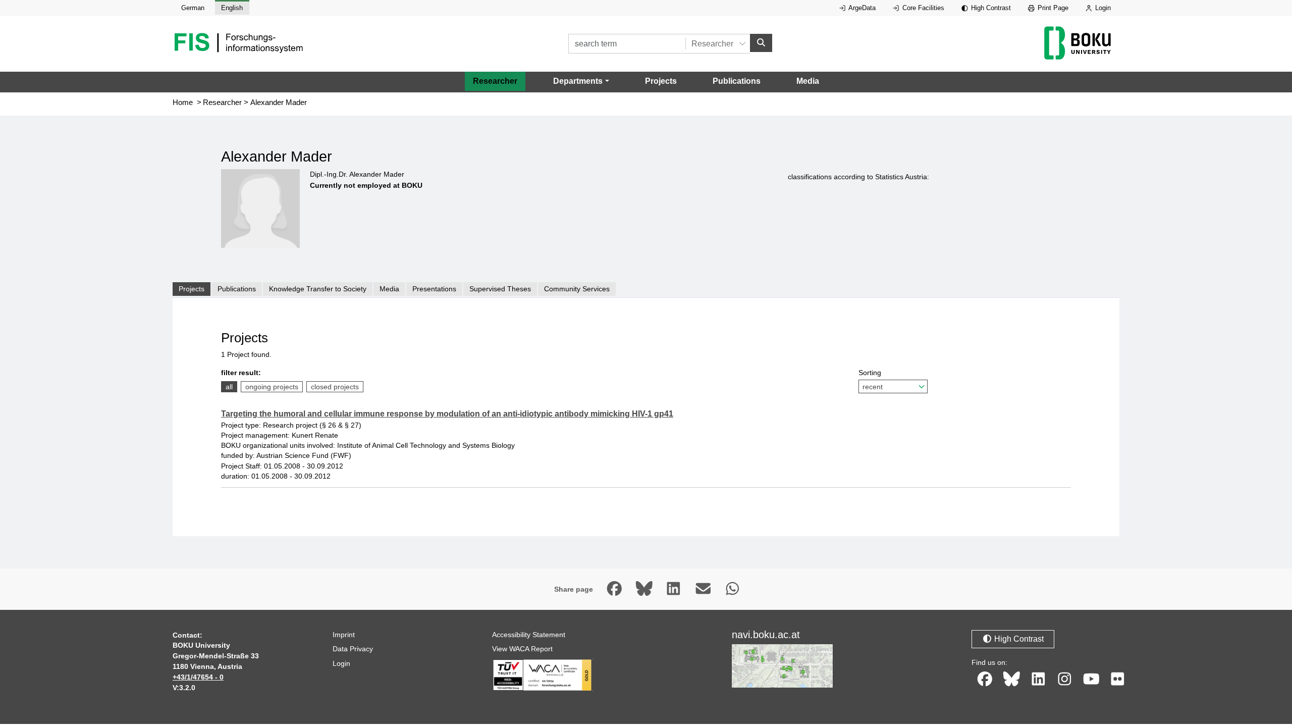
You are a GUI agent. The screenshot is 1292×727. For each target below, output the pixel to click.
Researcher (495, 81)
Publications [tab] (237, 289)
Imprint (344, 635)
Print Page (1052, 8)
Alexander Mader (278, 102)
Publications (737, 81)
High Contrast (990, 8)
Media (807, 81)
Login (1102, 8)
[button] (581, 81)
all (229, 387)
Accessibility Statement (528, 635)
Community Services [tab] (577, 289)
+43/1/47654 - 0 (198, 677)
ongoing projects (271, 387)
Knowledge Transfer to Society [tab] (317, 289)
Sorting (869, 373)
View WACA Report (522, 649)
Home (183, 102)
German (192, 8)
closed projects (335, 387)
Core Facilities (922, 8)
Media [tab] (389, 289)
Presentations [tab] (434, 289)
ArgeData (861, 8)
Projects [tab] (191, 289)
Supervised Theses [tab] (500, 289)
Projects (661, 81)
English (232, 8)
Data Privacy (353, 649)
